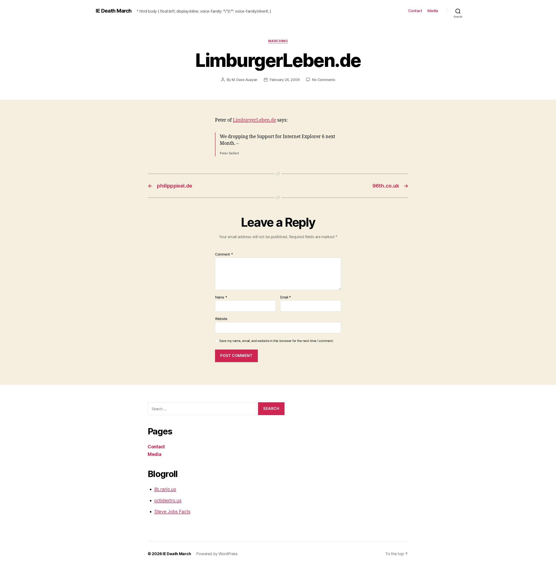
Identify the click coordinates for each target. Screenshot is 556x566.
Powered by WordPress (217, 553)
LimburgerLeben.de (254, 120)
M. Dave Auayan (244, 80)
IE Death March (113, 10)
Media (432, 10)
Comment (224, 254)
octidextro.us (168, 500)
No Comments (323, 80)
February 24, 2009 (285, 80)
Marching (278, 41)
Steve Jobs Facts (172, 511)
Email (285, 297)
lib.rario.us (165, 489)
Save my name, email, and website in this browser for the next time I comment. (276, 341)
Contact (415, 10)
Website (221, 319)
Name (221, 297)
